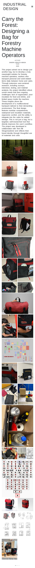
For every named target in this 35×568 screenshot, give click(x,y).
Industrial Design (14, 6)
